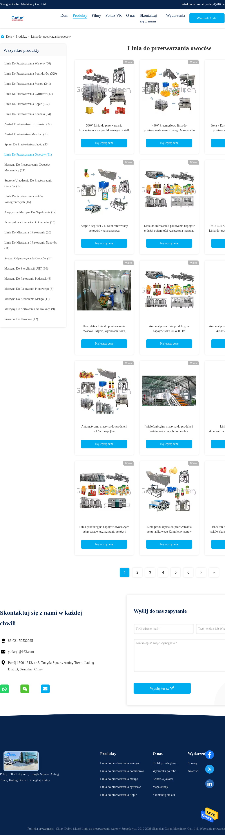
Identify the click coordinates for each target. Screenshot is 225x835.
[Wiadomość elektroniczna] (51, 692)
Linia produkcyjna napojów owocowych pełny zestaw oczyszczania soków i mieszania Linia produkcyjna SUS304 (104, 531)
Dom (64, 15)
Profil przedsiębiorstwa (165, 764)
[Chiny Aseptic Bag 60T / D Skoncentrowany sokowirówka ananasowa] (104, 190)
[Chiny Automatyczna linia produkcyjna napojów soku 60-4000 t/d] (169, 290)
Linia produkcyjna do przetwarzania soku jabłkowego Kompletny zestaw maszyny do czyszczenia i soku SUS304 (169, 531)
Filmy (96, 15)
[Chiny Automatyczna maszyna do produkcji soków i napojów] (104, 390)
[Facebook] (210, 755)
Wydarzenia (175, 15)
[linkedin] (210, 784)
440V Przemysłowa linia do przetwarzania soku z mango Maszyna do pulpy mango (169, 130)
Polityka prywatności (40, 828)
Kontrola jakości (163, 779)
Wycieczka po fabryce (166, 771)
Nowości (193, 771)
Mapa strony (160, 787)
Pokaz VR (113, 15)
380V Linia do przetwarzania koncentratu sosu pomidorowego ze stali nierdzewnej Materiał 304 (104, 130)
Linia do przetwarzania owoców (51, 36)
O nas (130, 15)
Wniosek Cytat (207, 18)
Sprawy (192, 763)
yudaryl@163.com (21, 651)
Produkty (80, 15)
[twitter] (210, 769)
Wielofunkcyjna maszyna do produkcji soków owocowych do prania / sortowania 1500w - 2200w (169, 431)
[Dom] (17, 18)
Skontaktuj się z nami (148, 18)
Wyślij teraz (160, 688)
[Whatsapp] (10, 692)
